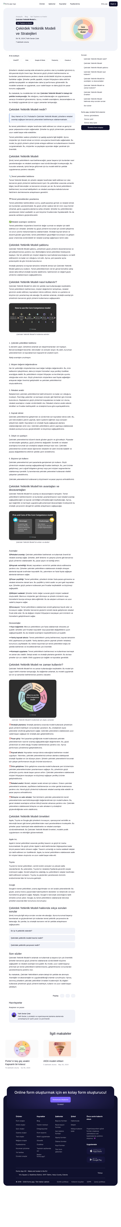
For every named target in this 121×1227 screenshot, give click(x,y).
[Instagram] (92, 1124)
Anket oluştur (20, 1125)
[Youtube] (100, 1124)
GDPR (89, 1182)
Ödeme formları (60, 1141)
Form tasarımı (41, 1133)
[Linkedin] (88, 1124)
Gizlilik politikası (62, 1182)
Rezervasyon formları (59, 1126)
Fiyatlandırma (20, 1144)
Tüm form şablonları (58, 1150)
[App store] (96, 1151)
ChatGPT (16, 60)
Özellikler (40, 1144)
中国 (98, 1168)
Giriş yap (104, 4)
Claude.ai (68, 60)
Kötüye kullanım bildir (76, 1130)
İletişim (73, 1125)
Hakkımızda (75, 1121)
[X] (96, 1124)
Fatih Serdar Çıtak (32, 38)
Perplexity (55, 60)
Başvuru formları (61, 1121)
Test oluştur (20, 1136)
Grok (26, 60)
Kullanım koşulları (77, 1182)
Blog (38, 1121)
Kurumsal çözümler (22, 1148)
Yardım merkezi (42, 1125)
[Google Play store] (96, 1160)
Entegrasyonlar (42, 1129)
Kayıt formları (60, 1145)
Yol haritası (20, 1152)
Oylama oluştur (21, 1133)
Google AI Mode (40, 60)
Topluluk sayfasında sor (44, 1149)
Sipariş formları (60, 1137)
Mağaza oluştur (21, 1140)
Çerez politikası (99, 1182)
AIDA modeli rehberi (53, 1061)
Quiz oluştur (20, 1129)
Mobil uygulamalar (43, 1136)
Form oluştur (20, 1121)
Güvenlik (40, 1140)
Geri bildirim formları (59, 1132)
